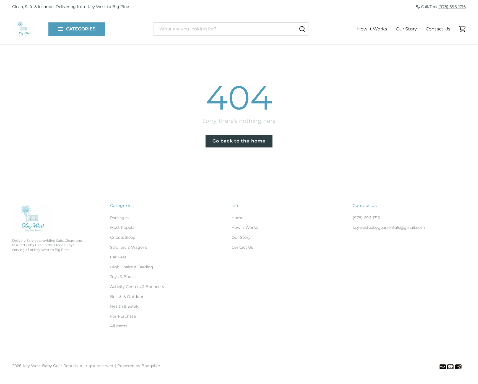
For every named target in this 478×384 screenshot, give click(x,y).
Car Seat (118, 257)
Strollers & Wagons (128, 247)
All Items (118, 325)
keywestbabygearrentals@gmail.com (389, 227)
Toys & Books (123, 276)
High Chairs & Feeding (131, 266)
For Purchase (123, 316)
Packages (119, 217)
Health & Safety (124, 306)
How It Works (372, 29)
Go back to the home (239, 141)
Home (237, 217)
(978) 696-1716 (452, 6)
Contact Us (438, 29)
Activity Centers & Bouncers (137, 286)
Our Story (406, 29)
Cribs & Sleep (122, 237)
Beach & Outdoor (127, 296)
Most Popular (123, 227)
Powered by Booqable (138, 365)
